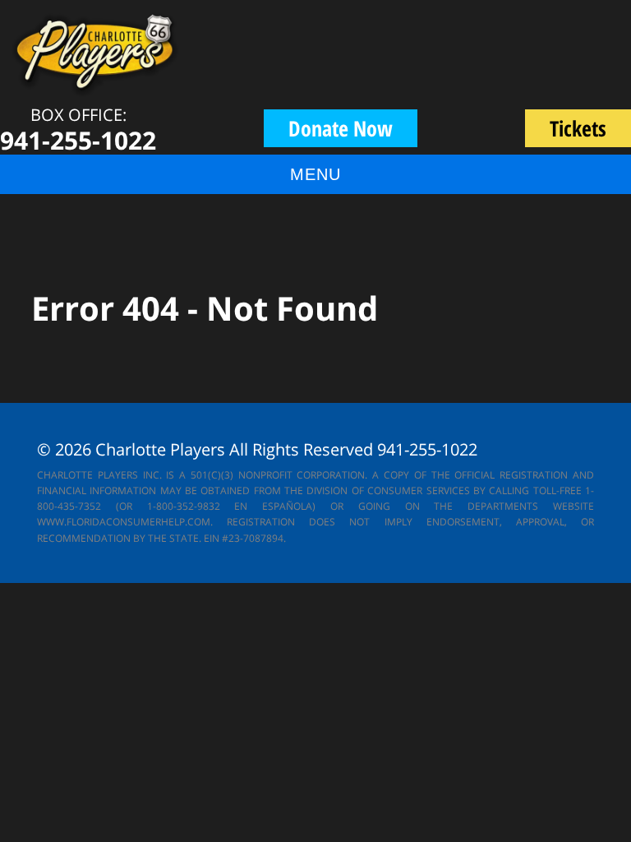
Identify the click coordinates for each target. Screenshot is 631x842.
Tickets (590, 130)
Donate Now (340, 128)
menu (315, 174)
